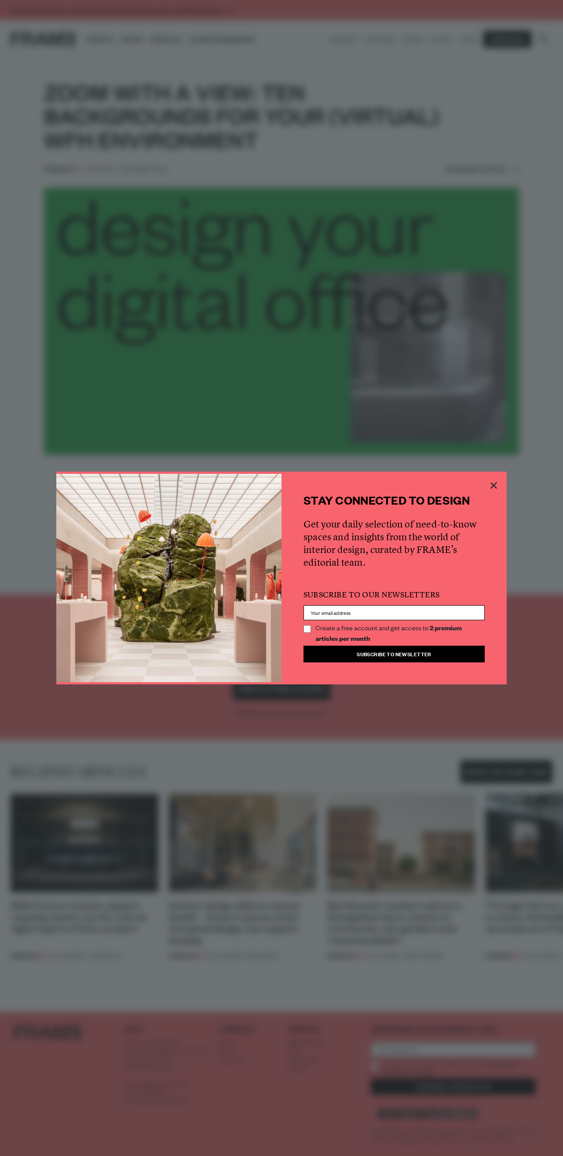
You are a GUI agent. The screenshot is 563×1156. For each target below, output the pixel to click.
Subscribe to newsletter (394, 654)
